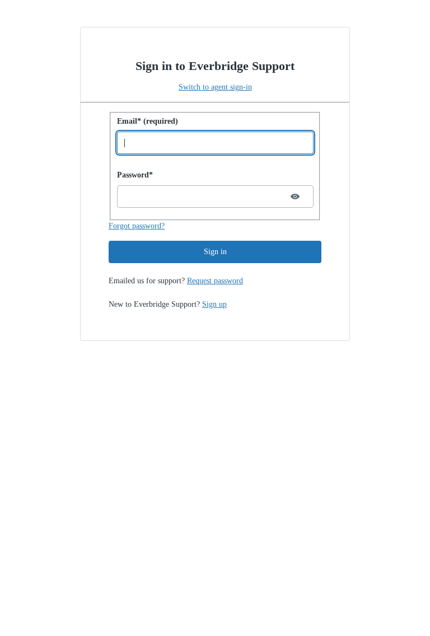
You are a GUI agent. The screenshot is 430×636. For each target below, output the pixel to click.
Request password (215, 281)
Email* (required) (147, 121)
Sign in (215, 251)
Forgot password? (137, 226)
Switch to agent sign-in (215, 87)
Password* (135, 175)
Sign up (214, 304)
